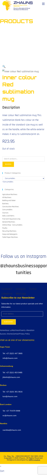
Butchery (5, 204)
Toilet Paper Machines (10, 237)
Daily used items (8, 216)
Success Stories (6, 334)
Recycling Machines (9, 231)
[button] (4, 66)
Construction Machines (10, 207)
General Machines (8, 222)
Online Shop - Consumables (12, 225)
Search (8, 164)
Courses (5, 213)
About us (8, 330)
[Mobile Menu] (43, 4)
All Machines (6, 197)
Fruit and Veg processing (11, 219)
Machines (15, 330)
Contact (16, 334)
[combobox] (7, 182)
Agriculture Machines (9, 194)
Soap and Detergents (9, 234)
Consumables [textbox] (7, 182)
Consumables (7, 210)
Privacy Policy (24, 334)
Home (2, 330)
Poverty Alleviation (26, 330)
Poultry (4, 228)
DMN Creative (34, 460)
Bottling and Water (9, 200)
